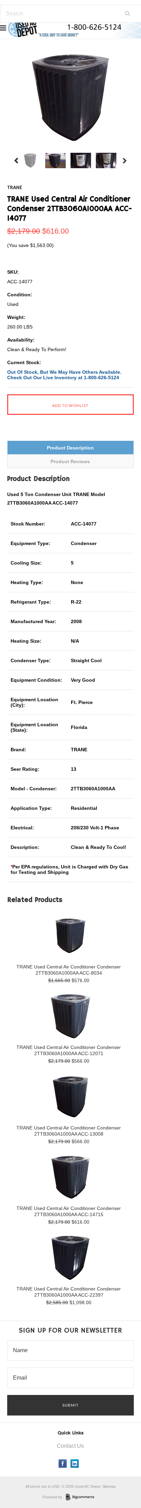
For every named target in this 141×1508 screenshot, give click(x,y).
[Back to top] (121, 1475)
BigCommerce (82, 1497)
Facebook (63, 1463)
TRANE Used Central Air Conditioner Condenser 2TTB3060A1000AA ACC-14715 (68, 1211)
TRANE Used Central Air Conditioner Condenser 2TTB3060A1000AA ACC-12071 (68, 1050)
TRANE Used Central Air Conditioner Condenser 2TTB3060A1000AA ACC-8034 (68, 970)
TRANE (14, 187)
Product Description (70, 447)
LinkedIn (74, 1463)
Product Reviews (70, 461)
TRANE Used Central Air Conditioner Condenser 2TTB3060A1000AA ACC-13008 (68, 1131)
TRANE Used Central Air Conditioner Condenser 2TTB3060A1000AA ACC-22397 (68, 1292)
